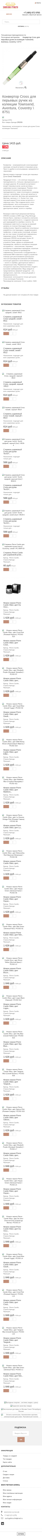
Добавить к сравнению (14, 333)
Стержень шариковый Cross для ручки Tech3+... (12, 452)
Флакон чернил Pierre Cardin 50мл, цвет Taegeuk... (12, 1340)
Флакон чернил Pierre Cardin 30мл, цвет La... (12, 827)
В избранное (11, 333)
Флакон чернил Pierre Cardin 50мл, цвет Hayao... (12, 1191)
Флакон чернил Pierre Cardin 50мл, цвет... (12, 1154)
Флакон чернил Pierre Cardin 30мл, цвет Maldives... (12, 790)
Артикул (5, 120)
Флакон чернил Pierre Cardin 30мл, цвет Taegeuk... (12, 1082)
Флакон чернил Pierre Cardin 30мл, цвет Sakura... (12, 1118)
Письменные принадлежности (13, 35)
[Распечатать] (13, 134)
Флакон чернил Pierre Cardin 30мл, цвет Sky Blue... (12, 1044)
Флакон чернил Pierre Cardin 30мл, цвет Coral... (12, 643)
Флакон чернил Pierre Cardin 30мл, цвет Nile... (13, 934)
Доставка (6, 1478)
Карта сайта (7, 1462)
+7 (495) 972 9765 (32, 12)
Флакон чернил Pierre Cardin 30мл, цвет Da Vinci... (12, 605)
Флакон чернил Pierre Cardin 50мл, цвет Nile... (13, 1375)
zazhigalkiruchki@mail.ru (14, 1518)
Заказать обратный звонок (31, 15)
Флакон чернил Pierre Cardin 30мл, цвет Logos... (12, 1006)
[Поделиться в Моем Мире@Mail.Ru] (7, 134)
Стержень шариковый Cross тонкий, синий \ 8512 (12, 350)
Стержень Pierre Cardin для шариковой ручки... (13, 554)
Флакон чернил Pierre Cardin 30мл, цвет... (12, 679)
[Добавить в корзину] (6, 333)
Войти (39, 3)
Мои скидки (7, 1503)
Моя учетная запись (10, 1485)
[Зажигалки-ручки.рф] (10, 6)
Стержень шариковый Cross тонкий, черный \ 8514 (12, 416)
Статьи (5, 1481)
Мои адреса (7, 1496)
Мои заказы (7, 1490)
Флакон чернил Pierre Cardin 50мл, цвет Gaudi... (12, 1265)
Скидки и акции (8, 1474)
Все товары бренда (9, 122)
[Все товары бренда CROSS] (21, 117)
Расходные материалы (10, 37)
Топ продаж (7, 1459)
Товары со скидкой (10, 1456)
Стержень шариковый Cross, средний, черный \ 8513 (13, 384)
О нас (5, 1471)
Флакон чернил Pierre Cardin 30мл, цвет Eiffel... (12, 752)
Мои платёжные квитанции (13, 1493)
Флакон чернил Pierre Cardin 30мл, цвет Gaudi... (12, 714)
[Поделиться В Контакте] (3, 134)
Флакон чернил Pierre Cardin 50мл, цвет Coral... (12, 1302)
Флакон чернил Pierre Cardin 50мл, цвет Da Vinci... (12, 1229)
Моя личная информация (12, 1499)
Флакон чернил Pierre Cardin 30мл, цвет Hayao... (12, 899)
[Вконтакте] (2, 1523)
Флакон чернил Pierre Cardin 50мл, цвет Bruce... (12, 971)
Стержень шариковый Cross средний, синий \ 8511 (12, 319)
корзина (21, 1534)
